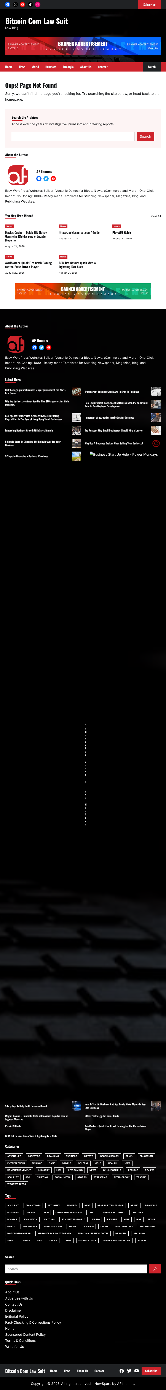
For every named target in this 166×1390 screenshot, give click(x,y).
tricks (53, 1240)
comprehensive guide (69, 1212)
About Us (12, 1292)
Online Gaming (112, 1170)
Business (71, 1156)
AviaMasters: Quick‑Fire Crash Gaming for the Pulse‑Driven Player (28, 264)
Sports (82, 1177)
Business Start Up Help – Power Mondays (85, 774)
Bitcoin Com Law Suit (36, 20)
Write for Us (14, 1347)
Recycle (133, 1170)
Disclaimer (13, 1310)
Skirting (42, 1177)
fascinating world (73, 1219)
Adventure (14, 1156)
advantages (33, 1205)
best (87, 1205)
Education (146, 1156)
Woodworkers (16, 1184)
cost (92, 1212)
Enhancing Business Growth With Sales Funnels (29, 430)
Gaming (66, 1163)
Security (13, 1177)
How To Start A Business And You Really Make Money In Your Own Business (116, 1105)
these (26, 1240)
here (126, 1219)
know (72, 1226)
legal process (124, 1226)
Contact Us (13, 1304)
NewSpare (102, 1384)
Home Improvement (19, 1170)
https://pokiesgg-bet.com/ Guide (79, 232)
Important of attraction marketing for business (109, 417)
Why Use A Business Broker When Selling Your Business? (114, 443)
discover (137, 1212)
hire (138, 1219)
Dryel (129, 1156)
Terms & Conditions (20, 1341)
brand (135, 1205)
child (45, 1212)
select (11, 1240)
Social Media (62, 1177)
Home (127, 1163)
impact (11, 1226)
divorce (12, 1219)
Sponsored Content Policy (25, 1334)
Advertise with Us (19, 1298)
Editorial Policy (17, 1316)
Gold (98, 1163)
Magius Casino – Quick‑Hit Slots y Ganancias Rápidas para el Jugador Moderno (26, 236)
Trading (141, 1177)
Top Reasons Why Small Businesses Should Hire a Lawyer (114, 430)
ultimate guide (87, 1240)
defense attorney (113, 1212)
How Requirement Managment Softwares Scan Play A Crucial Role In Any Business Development (116, 404)
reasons (120, 1233)
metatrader (147, 1226)
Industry (44, 1170)
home (151, 1219)
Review (149, 1170)
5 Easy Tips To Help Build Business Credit (26, 1106)
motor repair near (19, 1233)
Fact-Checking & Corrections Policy (33, 1322)
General (83, 1163)
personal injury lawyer (93, 1233)
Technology (121, 1177)
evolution (30, 1219)
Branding (53, 1156)
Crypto (88, 1156)
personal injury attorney (54, 1233)
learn (104, 1226)
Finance (37, 1163)
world (141, 1240)
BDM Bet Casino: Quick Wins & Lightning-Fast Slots (77, 264)
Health (112, 1163)
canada (30, 1212)
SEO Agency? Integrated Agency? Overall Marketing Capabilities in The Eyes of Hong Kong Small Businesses (33, 417)
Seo (28, 1177)
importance (30, 1226)
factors (49, 1219)
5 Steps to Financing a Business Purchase (26, 456)
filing (96, 1219)
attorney (54, 1205)
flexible (112, 1219)
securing (139, 1233)
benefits (72, 1205)
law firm (88, 1226)
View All (156, 216)
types (68, 1240)
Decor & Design (109, 1156)
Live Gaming (75, 1170)
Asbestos (34, 1156)
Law (58, 1170)
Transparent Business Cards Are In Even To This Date (112, 391)
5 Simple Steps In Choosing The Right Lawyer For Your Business (33, 443)
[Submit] (155, 1268)
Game (52, 1163)
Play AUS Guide (121, 232)
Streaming (100, 1177)
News (9, 226)
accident (13, 1205)
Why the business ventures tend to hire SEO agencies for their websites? (37, 402)
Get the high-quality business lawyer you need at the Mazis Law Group (35, 391)
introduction (53, 1226)
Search (145, 136)
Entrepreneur (16, 1163)
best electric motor (110, 1205)
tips (39, 1240)
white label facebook (117, 1240)
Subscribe (151, 1370)
